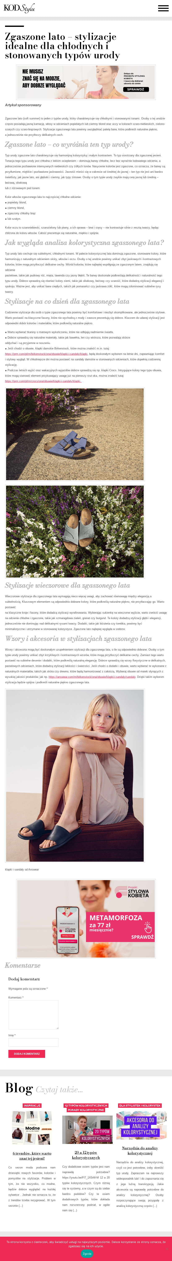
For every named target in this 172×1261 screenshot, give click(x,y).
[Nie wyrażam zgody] (167, 1249)
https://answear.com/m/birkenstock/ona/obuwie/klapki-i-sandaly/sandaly (92, 676)
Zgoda (87, 1253)
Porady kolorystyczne (86, 1110)
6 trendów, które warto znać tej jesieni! (32, 1156)
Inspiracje (32, 1105)
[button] (163, 8)
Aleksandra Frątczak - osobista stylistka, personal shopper (19, 8)
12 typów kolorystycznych (86, 1105)
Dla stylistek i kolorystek (139, 1105)
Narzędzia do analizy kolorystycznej (140, 1151)
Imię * (12, 1035)
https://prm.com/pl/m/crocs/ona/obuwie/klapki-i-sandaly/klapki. (43, 381)
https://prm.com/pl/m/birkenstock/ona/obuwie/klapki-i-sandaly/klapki (46, 353)
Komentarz (15, 997)
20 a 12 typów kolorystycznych (86, 1155)
